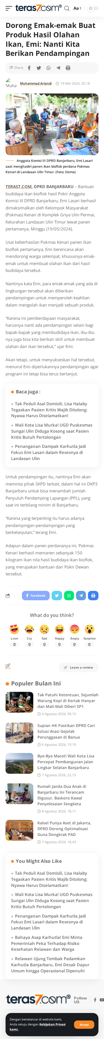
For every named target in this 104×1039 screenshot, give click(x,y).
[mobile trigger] (10, 8)
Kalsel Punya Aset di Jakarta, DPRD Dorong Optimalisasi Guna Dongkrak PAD (64, 828)
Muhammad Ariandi (36, 83)
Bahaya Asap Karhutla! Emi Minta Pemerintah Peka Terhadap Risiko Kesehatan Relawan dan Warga (46, 943)
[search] (67, 8)
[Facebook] (95, 1000)
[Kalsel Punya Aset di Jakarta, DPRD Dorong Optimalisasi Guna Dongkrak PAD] (19, 830)
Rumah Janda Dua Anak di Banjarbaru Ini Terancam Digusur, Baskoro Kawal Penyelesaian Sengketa (61, 795)
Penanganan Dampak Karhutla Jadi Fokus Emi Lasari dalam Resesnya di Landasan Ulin (48, 452)
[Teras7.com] (38, 8)
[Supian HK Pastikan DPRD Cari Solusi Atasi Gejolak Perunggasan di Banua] (19, 733)
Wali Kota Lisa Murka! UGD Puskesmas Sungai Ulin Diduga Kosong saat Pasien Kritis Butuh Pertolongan (51, 431)
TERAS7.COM (19, 186)
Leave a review (81, 667)
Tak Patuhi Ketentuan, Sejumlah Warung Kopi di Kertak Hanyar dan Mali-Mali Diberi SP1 (67, 700)
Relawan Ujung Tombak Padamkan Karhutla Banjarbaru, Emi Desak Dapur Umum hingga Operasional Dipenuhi (50, 964)
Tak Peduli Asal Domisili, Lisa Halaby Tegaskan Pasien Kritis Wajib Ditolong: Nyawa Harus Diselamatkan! (49, 410)
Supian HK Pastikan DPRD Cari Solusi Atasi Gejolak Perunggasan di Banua (66, 731)
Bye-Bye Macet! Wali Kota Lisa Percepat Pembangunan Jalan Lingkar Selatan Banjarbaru (65, 761)
